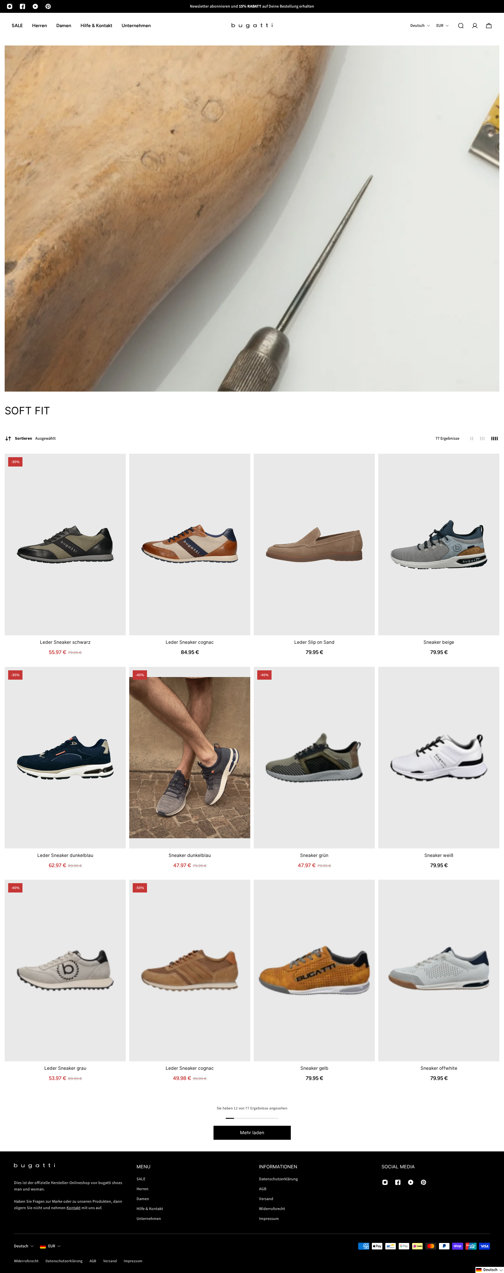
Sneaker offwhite (439, 1068)
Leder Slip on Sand (314, 642)
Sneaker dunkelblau (190, 855)
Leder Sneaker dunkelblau (65, 855)
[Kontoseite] (475, 25)
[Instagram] (9, 6)
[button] (489, 1270)
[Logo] (252, 26)
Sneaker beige (439, 642)
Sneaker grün (314, 855)
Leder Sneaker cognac (190, 642)
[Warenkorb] (489, 25)
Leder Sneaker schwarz (65, 642)
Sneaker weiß (438, 855)
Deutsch (21, 1246)
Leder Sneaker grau (65, 1068)
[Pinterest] (48, 6)
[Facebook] (22, 6)
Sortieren (35, 438)
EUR (51, 1246)
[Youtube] (35, 6)
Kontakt (73, 1208)
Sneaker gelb (314, 1068)
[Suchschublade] (461, 25)
